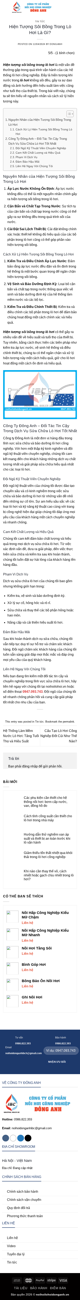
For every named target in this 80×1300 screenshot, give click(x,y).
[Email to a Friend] (42, 716)
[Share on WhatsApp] (27, 716)
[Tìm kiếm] (61, 7)
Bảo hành (38, 1288)
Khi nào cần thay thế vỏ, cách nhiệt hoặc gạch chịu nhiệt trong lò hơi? (49, 875)
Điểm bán (58, 1288)
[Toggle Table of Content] (68, 113)
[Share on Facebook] (32, 716)
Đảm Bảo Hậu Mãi (27, 161)
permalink (68, 721)
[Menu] (5, 7)
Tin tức (40, 21)
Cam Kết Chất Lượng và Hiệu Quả (38, 152)
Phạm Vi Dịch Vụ (26, 157)
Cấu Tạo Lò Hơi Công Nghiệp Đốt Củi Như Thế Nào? (58, 736)
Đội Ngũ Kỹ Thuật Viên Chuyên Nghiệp (41, 148)
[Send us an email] (28, 1138)
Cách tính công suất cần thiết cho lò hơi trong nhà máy (48, 818)
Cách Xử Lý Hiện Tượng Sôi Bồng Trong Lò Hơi (44, 131)
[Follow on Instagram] (13, 1138)
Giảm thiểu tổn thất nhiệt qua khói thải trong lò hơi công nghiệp (48, 854)
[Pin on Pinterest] (47, 716)
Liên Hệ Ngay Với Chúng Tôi (34, 166)
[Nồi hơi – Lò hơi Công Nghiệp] (33, 7)
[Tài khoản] (68, 7)
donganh (56, 44)
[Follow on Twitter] (20, 1138)
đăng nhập (30, 766)
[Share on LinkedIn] (52, 716)
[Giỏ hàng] (75, 7)
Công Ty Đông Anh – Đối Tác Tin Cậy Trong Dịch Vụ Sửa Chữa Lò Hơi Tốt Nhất (37, 141)
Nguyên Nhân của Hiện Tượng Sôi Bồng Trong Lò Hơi (39, 122)
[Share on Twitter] (37, 716)
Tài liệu (20, 1288)
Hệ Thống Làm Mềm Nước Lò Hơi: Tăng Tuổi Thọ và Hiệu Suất (21, 736)
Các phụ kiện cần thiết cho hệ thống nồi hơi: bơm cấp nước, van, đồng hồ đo (45, 801)
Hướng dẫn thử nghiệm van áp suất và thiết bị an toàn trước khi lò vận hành (47, 838)
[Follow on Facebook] (5, 1138)
